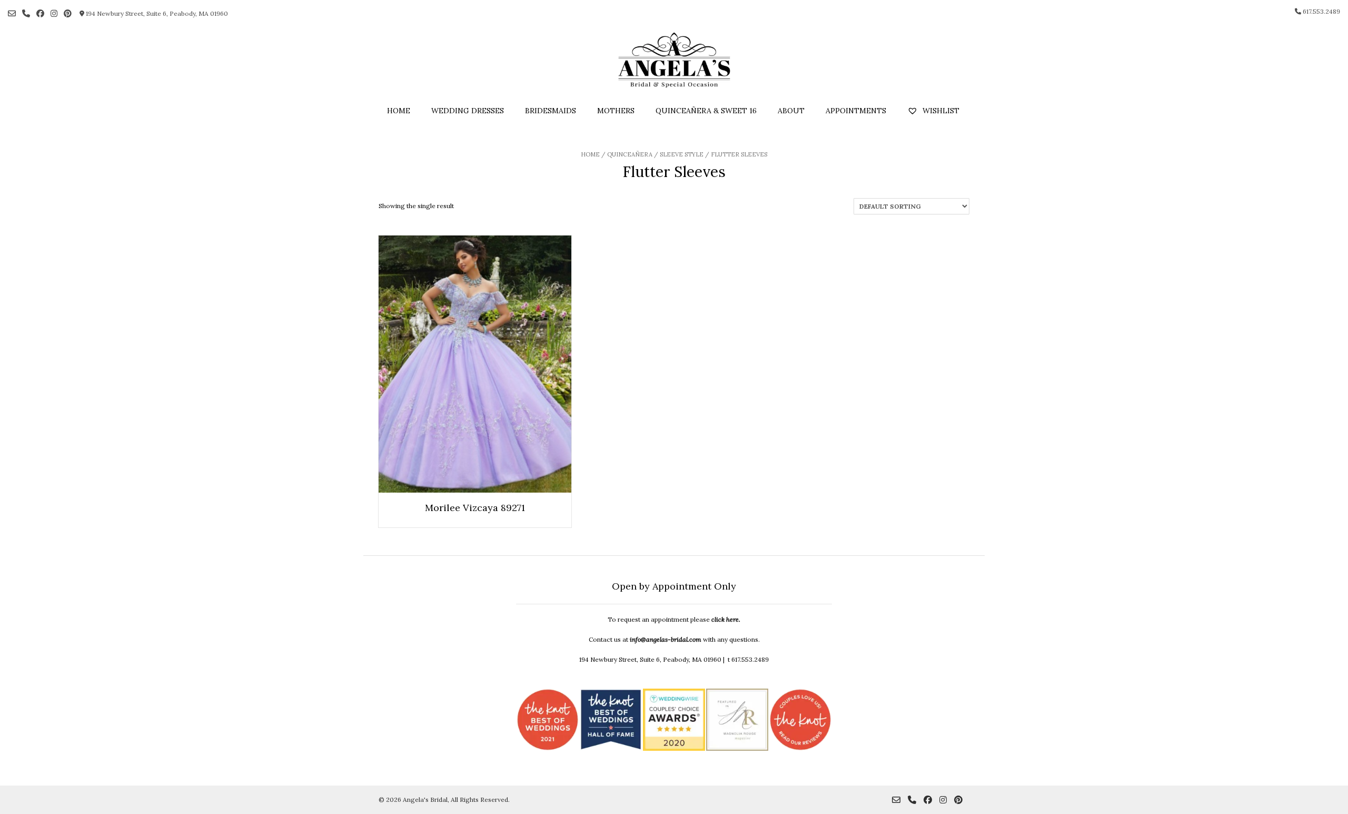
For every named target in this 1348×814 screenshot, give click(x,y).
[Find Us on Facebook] (40, 13)
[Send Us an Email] (12, 13)
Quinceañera (629, 154)
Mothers (616, 110)
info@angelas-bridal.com (665, 639)
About (791, 110)
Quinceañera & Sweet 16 (706, 110)
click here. (725, 619)
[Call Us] (26, 13)
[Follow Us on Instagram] (54, 13)
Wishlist (939, 110)
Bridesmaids (550, 110)
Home (398, 110)
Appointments (856, 110)
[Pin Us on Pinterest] (68, 13)
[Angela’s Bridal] (674, 60)
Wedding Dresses (467, 110)
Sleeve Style (681, 154)
